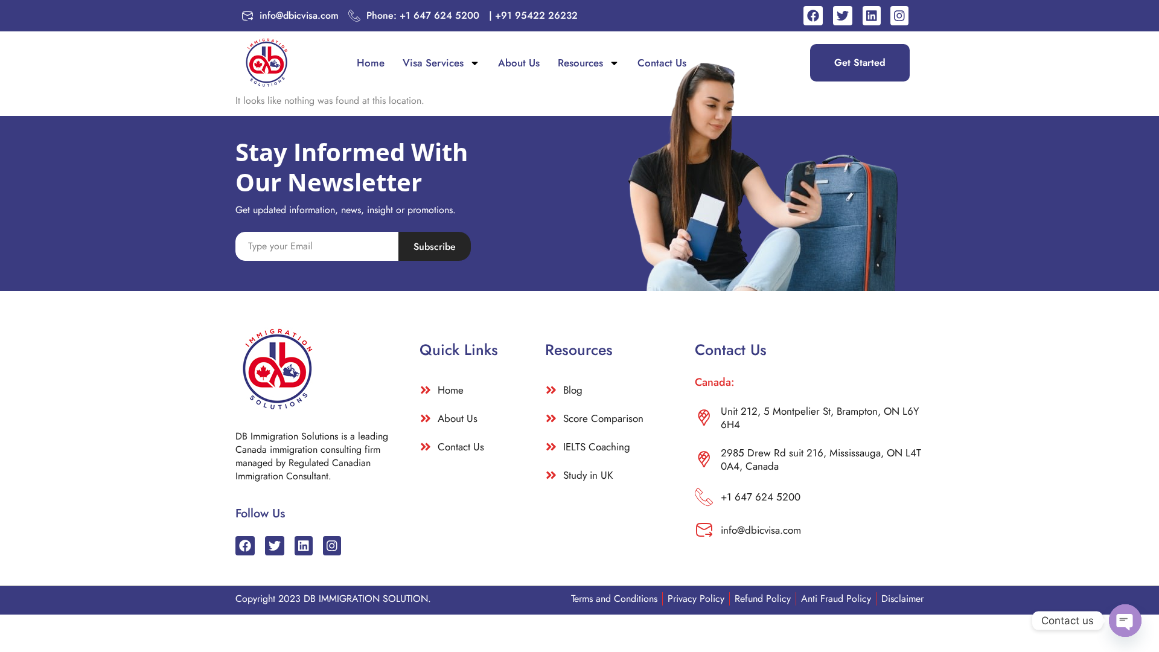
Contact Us (661, 63)
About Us (519, 63)
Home (371, 63)
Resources (580, 63)
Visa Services (433, 63)
